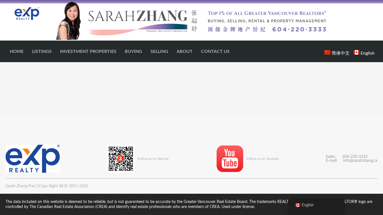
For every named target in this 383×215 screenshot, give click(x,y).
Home (17, 51)
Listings (42, 51)
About (185, 51)
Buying (133, 51)
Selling (159, 51)
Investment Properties (88, 51)
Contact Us (215, 51)
